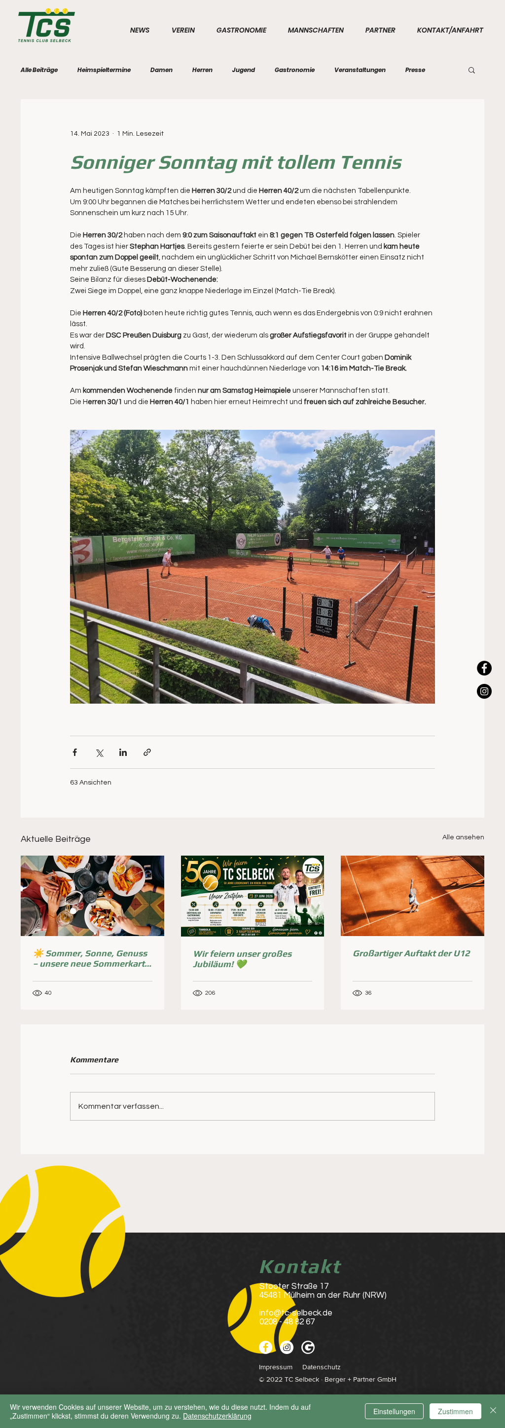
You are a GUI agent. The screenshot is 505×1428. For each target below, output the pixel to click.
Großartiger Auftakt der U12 (411, 953)
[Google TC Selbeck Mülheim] (308, 1347)
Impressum (275, 1367)
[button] (471, 70)
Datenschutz (322, 1367)
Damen (161, 70)
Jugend (243, 70)
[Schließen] (493, 1411)
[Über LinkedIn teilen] (123, 752)
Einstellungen (394, 1411)
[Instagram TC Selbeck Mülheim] (484, 691)
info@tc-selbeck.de (295, 1313)
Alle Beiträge (39, 70)
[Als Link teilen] (147, 752)
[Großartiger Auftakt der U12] (412, 896)
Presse (415, 70)
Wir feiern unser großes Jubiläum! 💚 (242, 958)
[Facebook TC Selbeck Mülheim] (484, 668)
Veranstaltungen (360, 70)
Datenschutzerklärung (217, 1416)
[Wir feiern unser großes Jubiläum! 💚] (253, 896)
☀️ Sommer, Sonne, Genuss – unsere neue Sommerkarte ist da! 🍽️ (91, 958)
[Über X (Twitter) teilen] (99, 752)
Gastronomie (295, 70)
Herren (202, 70)
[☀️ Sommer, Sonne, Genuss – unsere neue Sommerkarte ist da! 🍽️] (92, 896)
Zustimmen (455, 1411)
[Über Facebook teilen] (74, 752)
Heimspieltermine (104, 70)
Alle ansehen (463, 837)
